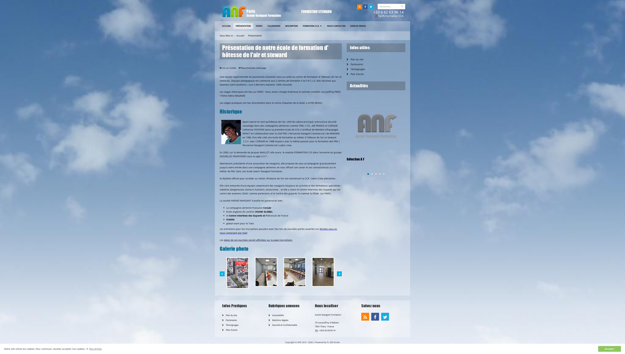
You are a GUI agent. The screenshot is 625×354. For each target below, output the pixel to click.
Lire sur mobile (229, 68)
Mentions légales (280, 320)
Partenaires (356, 64)
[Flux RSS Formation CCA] (359, 6)
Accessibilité (278, 315)
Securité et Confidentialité (284, 325)
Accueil (226, 26)
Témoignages (357, 69)
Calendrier (273, 26)
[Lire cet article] (376, 124)
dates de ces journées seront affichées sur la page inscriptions (258, 240)
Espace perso (358, 26)
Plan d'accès (357, 74)
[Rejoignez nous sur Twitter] (370, 6)
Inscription (291, 26)
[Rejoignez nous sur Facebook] (365, 6)
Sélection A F (355, 159)
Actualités (359, 85)
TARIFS (259, 26)
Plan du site (356, 59)
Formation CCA (312, 27)
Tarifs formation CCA (391, 16)
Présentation (243, 26)
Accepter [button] (609, 348)
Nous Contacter (336, 26)
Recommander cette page (253, 68)
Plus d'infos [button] (95, 348)
